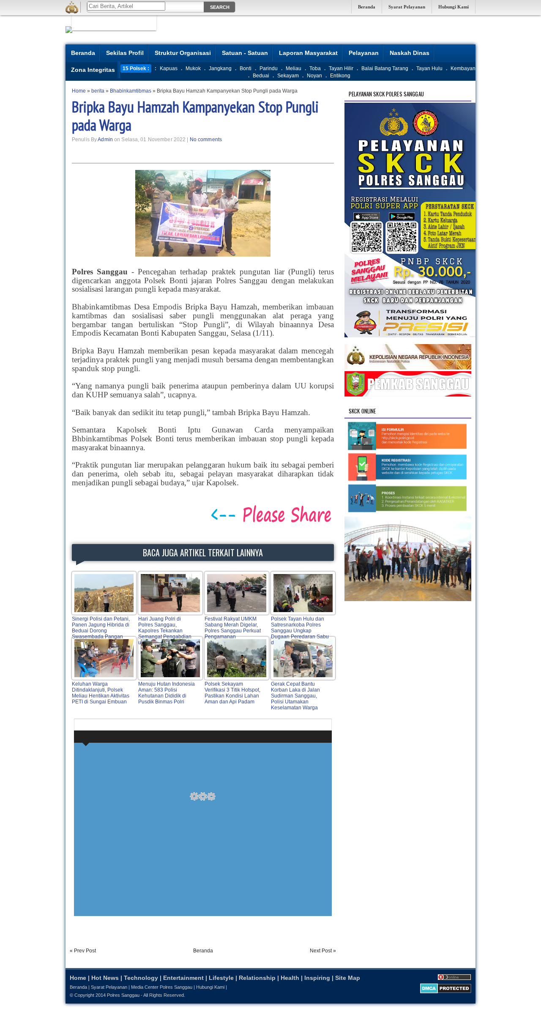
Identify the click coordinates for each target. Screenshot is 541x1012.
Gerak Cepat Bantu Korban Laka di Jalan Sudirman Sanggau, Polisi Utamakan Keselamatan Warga (295, 696)
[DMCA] (445, 991)
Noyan (314, 76)
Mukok (193, 68)
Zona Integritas (93, 69)
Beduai (261, 76)
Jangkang (220, 68)
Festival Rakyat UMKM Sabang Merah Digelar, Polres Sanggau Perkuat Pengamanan (233, 628)
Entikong (340, 76)
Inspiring (317, 977)
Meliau (293, 68)
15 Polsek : (136, 68)
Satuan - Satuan (245, 52)
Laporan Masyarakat (308, 52)
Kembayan (463, 68)
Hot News (105, 977)
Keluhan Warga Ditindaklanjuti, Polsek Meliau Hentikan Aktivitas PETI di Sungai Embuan (100, 693)
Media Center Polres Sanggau (161, 987)
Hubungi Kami (453, 6)
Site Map (347, 977)
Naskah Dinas (409, 52)
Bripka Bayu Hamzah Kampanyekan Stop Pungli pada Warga (195, 116)
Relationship (257, 977)
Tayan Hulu (429, 68)
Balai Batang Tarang (384, 68)
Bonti (245, 68)
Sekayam (288, 76)
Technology (141, 977)
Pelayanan (364, 52)
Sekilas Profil (125, 52)
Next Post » (323, 951)
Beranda (366, 6)
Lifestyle (221, 977)
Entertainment (183, 977)
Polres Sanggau (123, 995)
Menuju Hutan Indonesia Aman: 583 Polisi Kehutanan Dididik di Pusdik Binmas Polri (166, 693)
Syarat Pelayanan (406, 6)
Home (78, 977)
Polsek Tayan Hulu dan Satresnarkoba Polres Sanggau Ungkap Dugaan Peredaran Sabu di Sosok (300, 630)
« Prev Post (83, 951)
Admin (105, 139)
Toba (315, 68)
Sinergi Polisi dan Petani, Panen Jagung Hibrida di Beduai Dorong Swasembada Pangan (101, 628)
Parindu (269, 68)
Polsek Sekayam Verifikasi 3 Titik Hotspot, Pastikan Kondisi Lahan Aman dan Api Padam (232, 693)
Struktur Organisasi (183, 52)
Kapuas (169, 68)
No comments (206, 139)
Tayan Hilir (341, 68)
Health (290, 977)
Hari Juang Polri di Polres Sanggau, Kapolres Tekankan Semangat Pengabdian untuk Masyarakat (164, 630)
